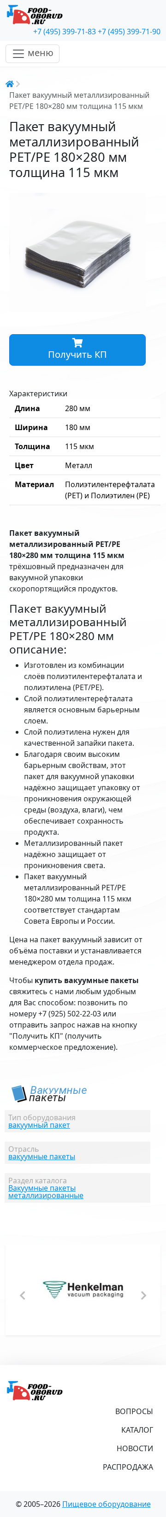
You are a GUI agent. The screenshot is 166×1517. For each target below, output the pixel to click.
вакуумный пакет (39, 1125)
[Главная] (83, 15)
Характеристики (38, 393)
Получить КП (77, 354)
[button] (137, 201)
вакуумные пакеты (41, 1156)
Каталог (137, 1430)
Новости (135, 1448)
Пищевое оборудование (106, 1504)
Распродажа (128, 1467)
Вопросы (134, 1411)
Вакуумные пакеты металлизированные (45, 1191)
